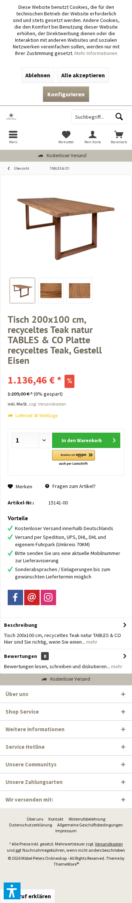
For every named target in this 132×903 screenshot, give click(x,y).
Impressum (66, 830)
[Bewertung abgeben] (66, 370)
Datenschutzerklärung (30, 825)
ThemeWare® (66, 864)
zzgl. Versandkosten (47, 404)
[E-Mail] (32, 597)
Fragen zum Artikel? (73, 486)
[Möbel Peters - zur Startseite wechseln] (33, 117)
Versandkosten (109, 844)
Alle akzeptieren (83, 75)
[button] (73, 458)
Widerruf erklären (27, 896)
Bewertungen (20, 656)
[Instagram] (48, 597)
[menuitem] (13, 137)
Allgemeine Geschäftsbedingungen (90, 825)
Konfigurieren (66, 94)
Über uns (35, 819)
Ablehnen (37, 75)
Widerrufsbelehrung (87, 819)
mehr (91, 642)
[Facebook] (15, 597)
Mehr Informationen (95, 53)
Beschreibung (20, 625)
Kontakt (55, 819)
